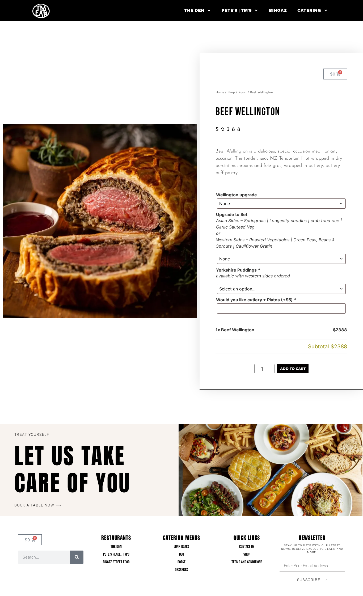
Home (220, 92)
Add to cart (293, 368)
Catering (309, 10)
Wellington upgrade (236, 195)
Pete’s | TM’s (237, 10)
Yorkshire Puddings (238, 270)
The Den (194, 10)
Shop (231, 92)
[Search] (76, 557)
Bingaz (278, 10)
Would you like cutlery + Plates (256, 300)
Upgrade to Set (231, 214)
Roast (242, 92)
